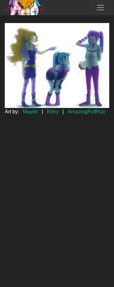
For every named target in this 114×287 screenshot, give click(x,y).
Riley (53, 111)
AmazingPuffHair (86, 111)
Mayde (30, 111)
